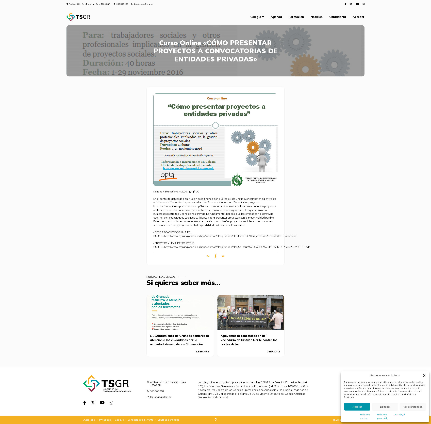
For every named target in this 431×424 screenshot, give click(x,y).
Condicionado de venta (141, 419)
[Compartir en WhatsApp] (190, 191)
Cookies (119, 419)
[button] (424, 375)
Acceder (358, 17)
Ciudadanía (337, 17)
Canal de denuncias (168, 419)
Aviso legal (399, 414)
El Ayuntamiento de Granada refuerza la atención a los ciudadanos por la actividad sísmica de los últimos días (179, 340)
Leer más (203, 351)
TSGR (336, 419)
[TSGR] (78, 17)
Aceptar (357, 406)
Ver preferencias (412, 406)
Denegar (385, 406)
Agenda (276, 17)
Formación (296, 17)
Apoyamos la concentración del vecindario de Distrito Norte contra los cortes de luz (249, 340)
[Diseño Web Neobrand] (216, 420)
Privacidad (105, 419)
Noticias (317, 17)
